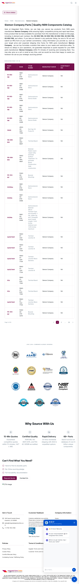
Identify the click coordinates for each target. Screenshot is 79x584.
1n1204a (9, 198)
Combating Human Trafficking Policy (13, 557)
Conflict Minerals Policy (9, 554)
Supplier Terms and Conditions (38, 549)
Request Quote (9, 478)
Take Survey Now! (34, 536)
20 (69, 322)
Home (6, 21)
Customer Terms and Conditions (38, 551)
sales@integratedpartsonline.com (14, 524)
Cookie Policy (6, 551)
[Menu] (75, 3)
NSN (11, 21)
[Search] (71, 3)
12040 (9, 130)
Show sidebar (10, 12)
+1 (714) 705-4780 (10, 528)
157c (8, 280)
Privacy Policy (6, 549)
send (74, 570)
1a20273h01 (11, 237)
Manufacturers (19, 21)
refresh (74, 523)
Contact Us (24, 478)
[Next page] (72, 322)
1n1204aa (10, 187)
